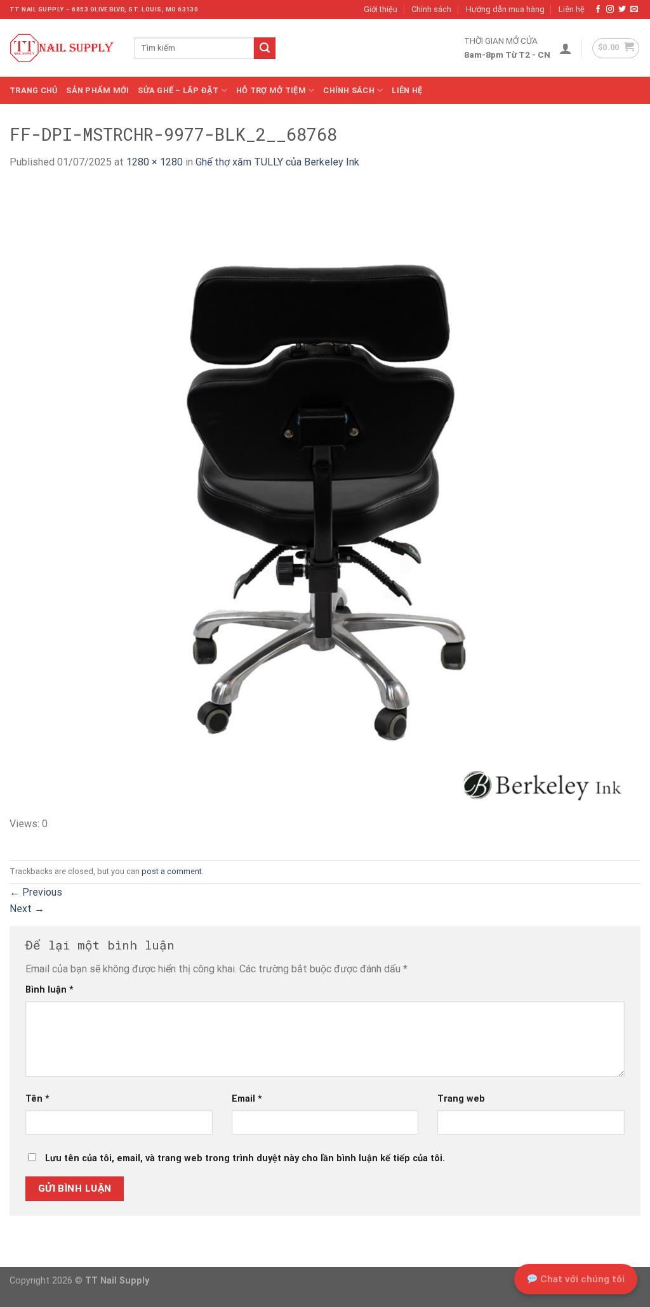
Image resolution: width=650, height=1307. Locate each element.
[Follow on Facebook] (598, 9)
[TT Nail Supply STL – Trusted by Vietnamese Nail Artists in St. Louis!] (62, 48)
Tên (37, 1098)
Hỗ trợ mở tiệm (271, 90)
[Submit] (264, 48)
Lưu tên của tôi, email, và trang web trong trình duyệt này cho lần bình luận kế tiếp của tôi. (245, 1158)
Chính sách (431, 9)
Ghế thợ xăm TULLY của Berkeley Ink (277, 162)
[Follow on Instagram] (610, 9)
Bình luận (49, 989)
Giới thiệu (380, 9)
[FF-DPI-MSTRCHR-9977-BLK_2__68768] (325, 500)
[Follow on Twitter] (622, 9)
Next (27, 909)
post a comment (172, 871)
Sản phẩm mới (97, 90)
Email (247, 1098)
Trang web (461, 1098)
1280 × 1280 (154, 162)
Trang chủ (33, 90)
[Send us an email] (634, 9)
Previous (36, 892)
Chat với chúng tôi (581, 1279)
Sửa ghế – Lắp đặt (178, 90)
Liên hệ (572, 9)
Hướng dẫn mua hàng (505, 9)
